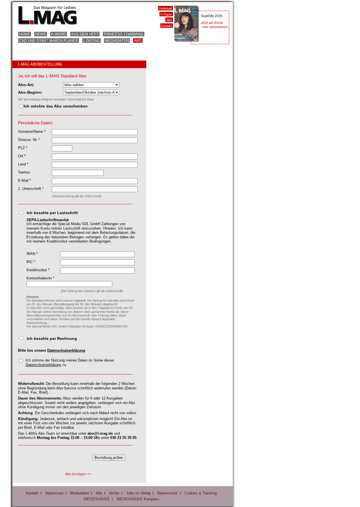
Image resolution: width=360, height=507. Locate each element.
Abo (138, 41)
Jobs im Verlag (138, 493)
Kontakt (166, 26)
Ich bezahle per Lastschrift (52, 212)
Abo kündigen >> (78, 474)
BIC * (30, 262)
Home (24, 34)
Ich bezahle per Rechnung (52, 338)
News (40, 34)
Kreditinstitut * (38, 270)
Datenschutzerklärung (66, 350)
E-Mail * (24, 180)
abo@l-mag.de (100, 433)
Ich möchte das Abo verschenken (56, 106)
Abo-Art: (26, 84)
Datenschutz (167, 493)
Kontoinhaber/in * (40, 278)
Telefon (24, 172)
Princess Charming (123, 34)
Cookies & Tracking (200, 493)
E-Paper (166, 14)
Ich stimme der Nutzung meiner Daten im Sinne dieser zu (70, 362)
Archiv (114, 493)
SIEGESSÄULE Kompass (137, 499)
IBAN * (32, 254)
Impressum (54, 493)
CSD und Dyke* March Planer (48, 41)
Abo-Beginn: (30, 92)
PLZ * (22, 148)
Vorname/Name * (32, 131)
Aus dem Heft (85, 34)
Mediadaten (117, 41)
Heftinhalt (165, 8)
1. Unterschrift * (31, 189)
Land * (23, 164)
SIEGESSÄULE (97, 499)
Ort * (22, 156)
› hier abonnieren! (214, 27)
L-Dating (91, 41)
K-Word (58, 34)
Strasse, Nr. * (29, 140)
